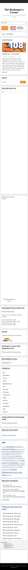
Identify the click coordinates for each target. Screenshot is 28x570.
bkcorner (5, 56)
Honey (14, 451)
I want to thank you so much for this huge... (12, 486)
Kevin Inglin (19, 451)
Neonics (4, 454)
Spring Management (12, 464)
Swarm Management (7, 467)
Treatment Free (6, 469)
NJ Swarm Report (13, 454)
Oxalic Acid (18, 456)
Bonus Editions (6, 375)
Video (4, 409)
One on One (5, 389)
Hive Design (20, 449)
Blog (4, 372)
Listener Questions (11, 452)
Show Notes (6, 50)
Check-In (5, 378)
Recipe (9, 463)
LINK (14, 319)
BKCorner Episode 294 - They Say (10, 533)
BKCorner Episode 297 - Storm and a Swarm (13, 524)
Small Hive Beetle (21, 463)
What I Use (5, 411)
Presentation (19, 458)
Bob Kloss (10, 447)
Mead (16, 452)
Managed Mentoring (7, 383)
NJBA (7, 454)
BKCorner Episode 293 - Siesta (10, 535)
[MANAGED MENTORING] (13, 28)
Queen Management (10, 460)
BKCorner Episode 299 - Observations (11, 519)
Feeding (12, 449)
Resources (5, 400)
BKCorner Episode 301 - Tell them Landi (11, 513)
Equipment (5, 449)
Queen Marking (17, 460)
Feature (4, 381)
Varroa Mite (18, 472)
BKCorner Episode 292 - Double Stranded (12, 538)
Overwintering (11, 456)
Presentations (6, 392)
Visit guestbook (5, 499)
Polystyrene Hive (11, 458)
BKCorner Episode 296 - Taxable (10, 527)
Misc (4, 386)
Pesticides (4, 458)
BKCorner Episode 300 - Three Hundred (12, 516)
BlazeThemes (14, 567)
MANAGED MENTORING (20, 28)
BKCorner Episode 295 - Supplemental (11, 530)
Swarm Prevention (15, 467)
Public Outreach (6, 395)
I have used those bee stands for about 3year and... (14, 496)
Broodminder (18, 447)
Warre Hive (8, 475)
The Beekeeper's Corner (14, 11)
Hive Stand (10, 451)
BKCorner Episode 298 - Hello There (11, 521)
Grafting (16, 449)
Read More (4, 72)
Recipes (4, 397)
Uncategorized (6, 406)
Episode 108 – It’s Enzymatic (10, 54)
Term (20, 467)
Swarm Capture (21, 465)
